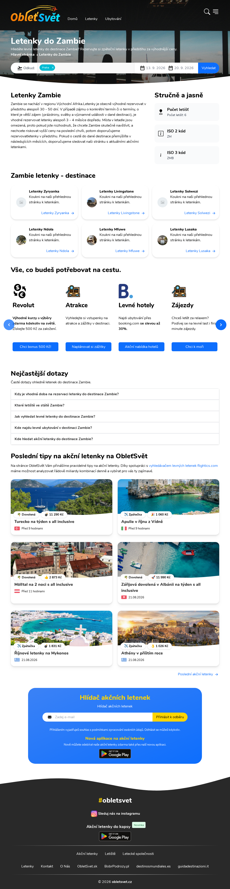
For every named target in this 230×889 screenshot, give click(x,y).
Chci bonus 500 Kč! (35, 346)
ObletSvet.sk (87, 866)
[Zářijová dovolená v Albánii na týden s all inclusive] (168, 560)
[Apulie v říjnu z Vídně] (168, 497)
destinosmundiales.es (153, 866)
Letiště (110, 853)
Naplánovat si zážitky (88, 346)
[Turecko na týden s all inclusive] (61, 497)
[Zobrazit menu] (215, 11)
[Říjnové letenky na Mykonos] (61, 629)
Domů (72, 18)
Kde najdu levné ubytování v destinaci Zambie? (53, 427)
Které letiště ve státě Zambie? (39, 405)
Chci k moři (195, 346)
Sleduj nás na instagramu (119, 813)
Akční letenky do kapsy (115, 826)
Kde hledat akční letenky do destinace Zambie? (54, 439)
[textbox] (57, 67)
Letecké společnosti (138, 853)
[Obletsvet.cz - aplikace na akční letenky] (115, 753)
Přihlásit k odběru (170, 717)
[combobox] (86, 68)
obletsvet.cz (122, 881)
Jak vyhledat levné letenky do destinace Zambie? (55, 416)
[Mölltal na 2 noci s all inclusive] (61, 560)
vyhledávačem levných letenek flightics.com (183, 465)
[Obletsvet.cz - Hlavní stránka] (35, 12)
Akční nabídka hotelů (141, 346)
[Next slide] (221, 324)
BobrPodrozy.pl (116, 866)
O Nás (65, 866)
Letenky (91, 18)
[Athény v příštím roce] (168, 629)
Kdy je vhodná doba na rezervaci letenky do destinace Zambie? (67, 394)
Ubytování (113, 18)
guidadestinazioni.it (193, 866)
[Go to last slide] (9, 324)
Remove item (53, 67)
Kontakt (47, 866)
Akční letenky (87, 853)
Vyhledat (209, 68)
